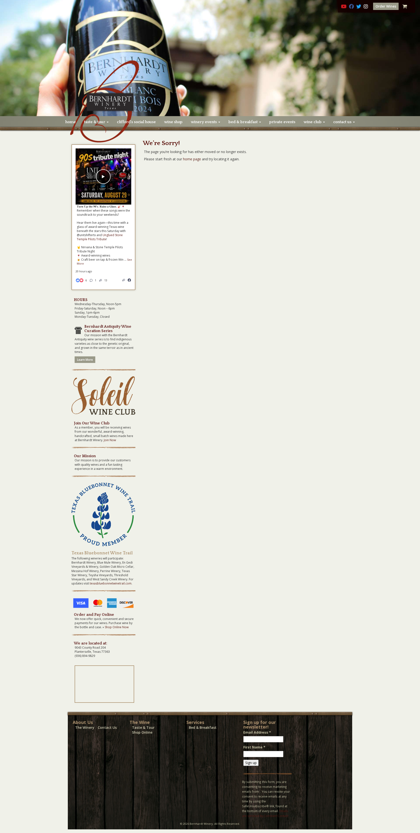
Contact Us (107, 727)
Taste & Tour (143, 727)
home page (192, 159)
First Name (254, 747)
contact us (342, 122)
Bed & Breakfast (203, 727)
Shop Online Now (117, 627)
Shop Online (142, 732)
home (70, 122)
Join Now (110, 440)
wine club (313, 122)
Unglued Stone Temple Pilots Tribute (100, 237)
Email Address (257, 732)
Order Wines (386, 6)
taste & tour (95, 122)
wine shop (173, 122)
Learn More (85, 360)
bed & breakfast (243, 122)
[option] (210, 58)
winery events (204, 122)
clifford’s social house (136, 122)
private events (282, 122)
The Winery (84, 727)
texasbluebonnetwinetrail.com (110, 583)
